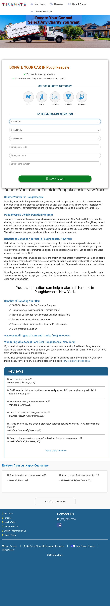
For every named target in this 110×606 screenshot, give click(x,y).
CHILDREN (55, 104)
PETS (28, 104)
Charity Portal (9, 535)
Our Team (40, 4)
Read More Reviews (56, 450)
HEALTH (41, 104)
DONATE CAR (56, 178)
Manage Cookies (9, 546)
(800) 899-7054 (61, 335)
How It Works (79, 4)
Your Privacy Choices (85, 546)
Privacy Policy (8, 550)
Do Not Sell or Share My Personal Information (44, 546)
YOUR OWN (82, 104)
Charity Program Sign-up (14, 531)
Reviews (58, 4)
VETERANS (68, 104)
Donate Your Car (43, 11)
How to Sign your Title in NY (76, 361)
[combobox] (55, 121)
